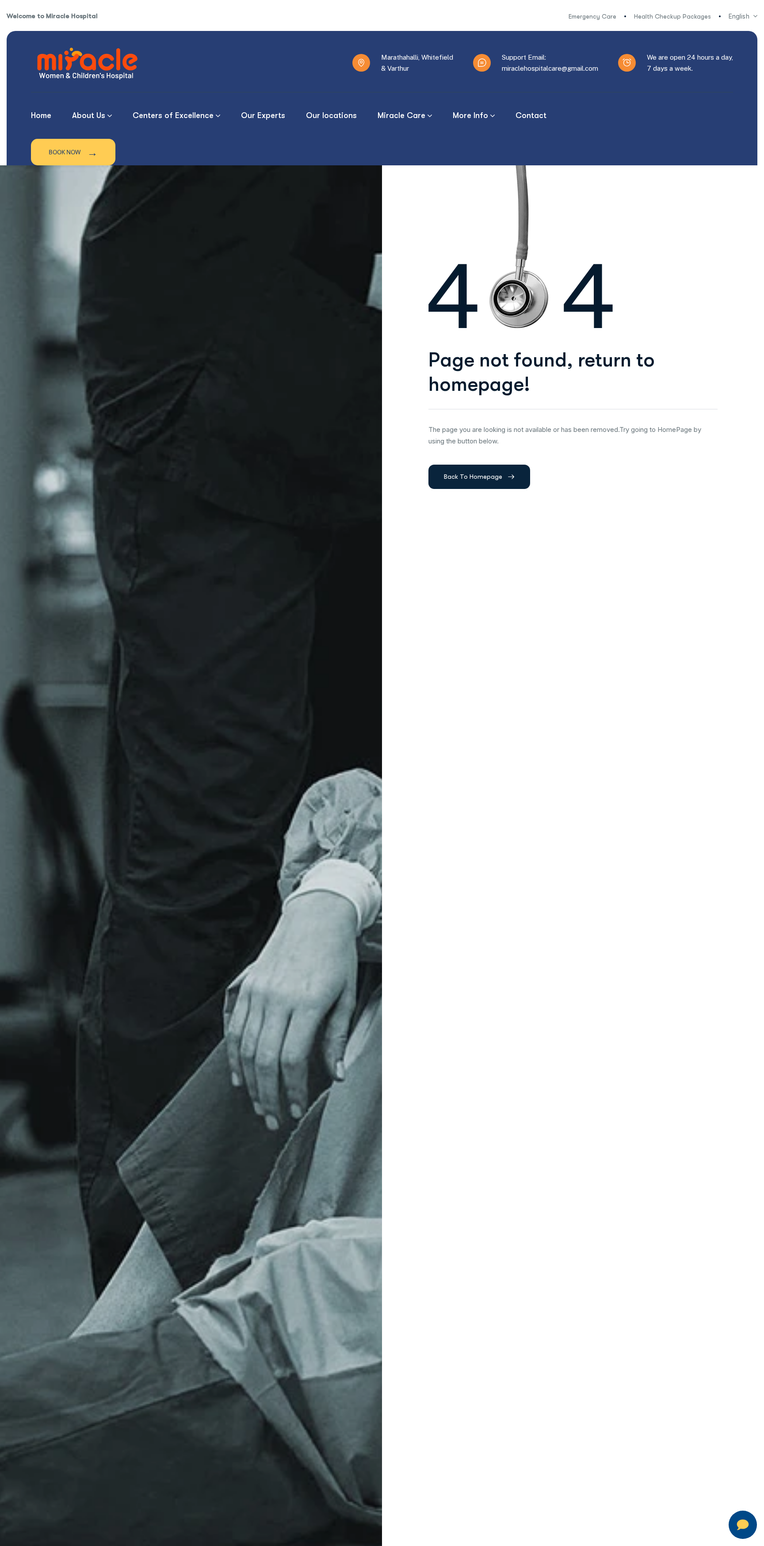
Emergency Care (592, 16)
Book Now (73, 152)
